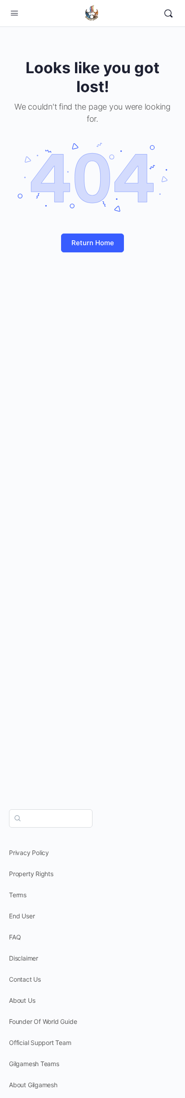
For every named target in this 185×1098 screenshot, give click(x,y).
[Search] (168, 13)
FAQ (15, 937)
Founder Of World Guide (43, 1021)
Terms (17, 895)
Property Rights (31, 874)
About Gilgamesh (33, 1085)
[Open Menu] (14, 13)
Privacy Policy (29, 852)
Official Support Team (40, 1042)
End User (22, 916)
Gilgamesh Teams (34, 1063)
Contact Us (25, 979)
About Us (22, 1000)
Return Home (92, 242)
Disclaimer (23, 958)
